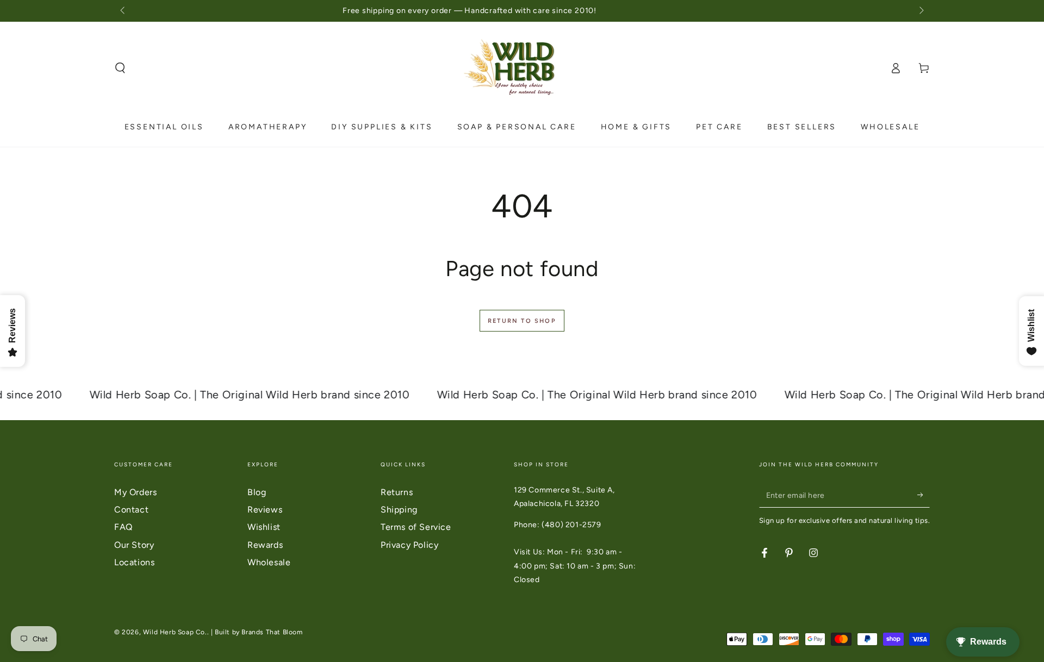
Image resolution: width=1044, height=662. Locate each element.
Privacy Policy (409, 545)
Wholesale (268, 562)
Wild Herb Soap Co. (175, 632)
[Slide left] (123, 11)
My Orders (135, 492)
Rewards (265, 545)
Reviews (264, 509)
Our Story (134, 545)
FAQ (123, 527)
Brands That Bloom (271, 632)
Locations (134, 562)
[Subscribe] (923, 495)
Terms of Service (416, 527)
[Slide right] (920, 11)
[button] (120, 68)
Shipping (399, 509)
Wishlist (264, 527)
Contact (131, 509)
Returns (397, 492)
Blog (256, 492)
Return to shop (522, 320)
